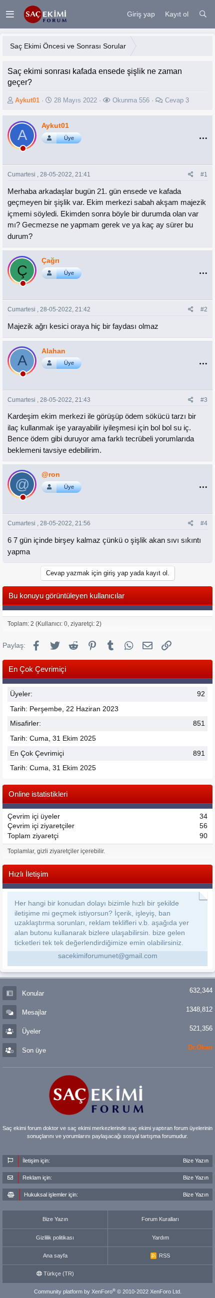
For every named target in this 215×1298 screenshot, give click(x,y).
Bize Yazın (55, 1219)
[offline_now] (23, 150)
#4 (204, 523)
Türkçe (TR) (58, 1274)
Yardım (160, 1238)
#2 (204, 309)
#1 (204, 174)
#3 (204, 399)
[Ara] (203, 14)
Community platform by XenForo (108, 1292)
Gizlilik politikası (55, 1238)
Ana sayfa (55, 1256)
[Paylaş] (190, 174)
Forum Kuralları (160, 1219)
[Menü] (10, 14)
